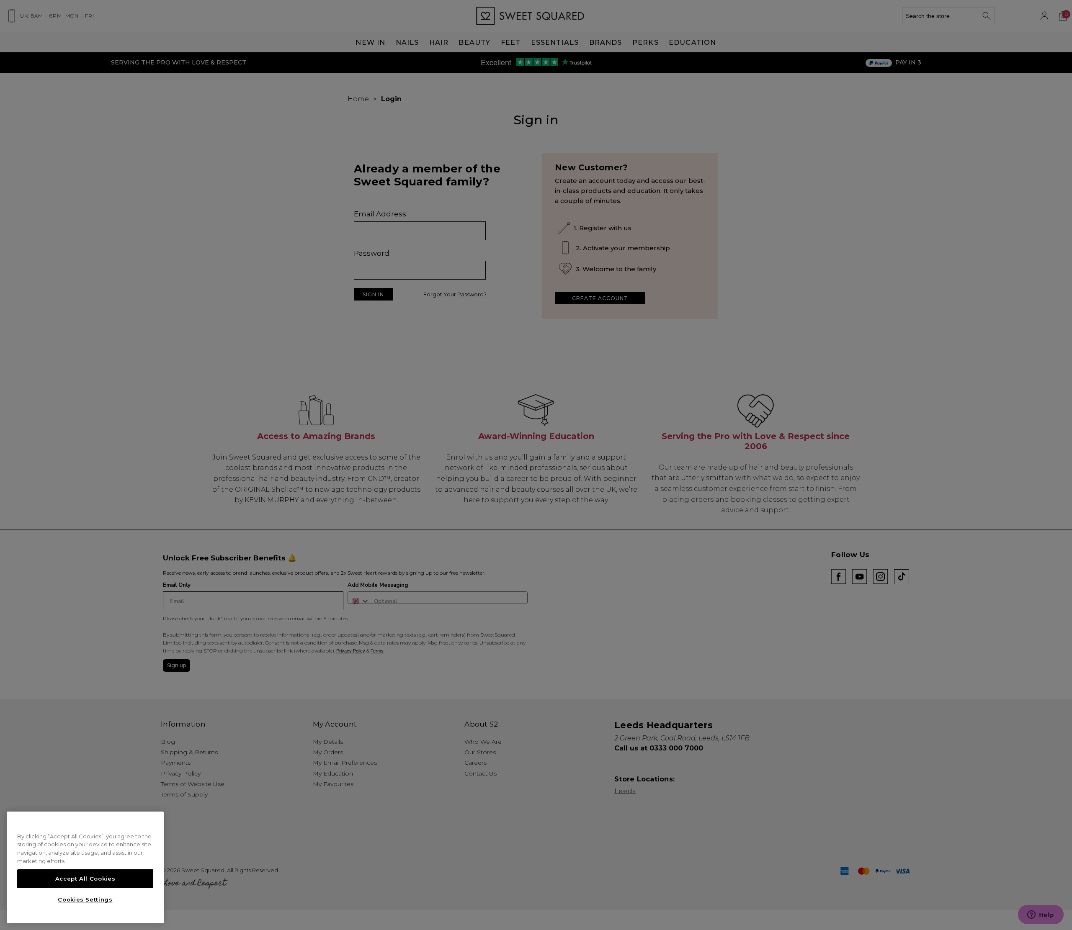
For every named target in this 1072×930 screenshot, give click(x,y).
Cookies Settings (85, 899)
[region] (85, 868)
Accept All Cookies (85, 878)
